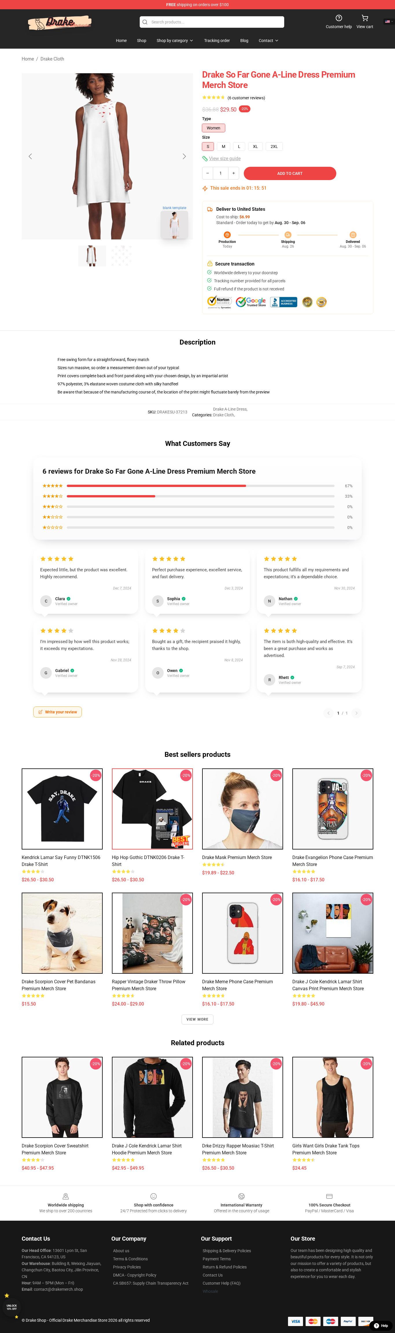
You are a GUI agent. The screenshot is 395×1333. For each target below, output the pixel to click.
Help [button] (384, 1326)
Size (206, 137)
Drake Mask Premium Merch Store (237, 857)
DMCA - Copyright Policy (134, 1275)
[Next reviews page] (356, 713)
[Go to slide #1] (92, 256)
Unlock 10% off (12, 1307)
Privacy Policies (127, 1267)
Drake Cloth (52, 59)
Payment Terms (217, 1259)
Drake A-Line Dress (230, 409)
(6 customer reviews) (246, 98)
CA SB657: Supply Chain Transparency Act (151, 1283)
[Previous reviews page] (328, 713)
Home (28, 59)
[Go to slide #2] (122, 256)
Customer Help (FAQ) (222, 1283)
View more (198, 1019)
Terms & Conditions (130, 1259)
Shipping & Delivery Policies (227, 1250)
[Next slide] (184, 156)
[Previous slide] (31, 156)
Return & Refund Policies (225, 1267)
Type (206, 118)
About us (121, 1250)
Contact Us (213, 1275)
